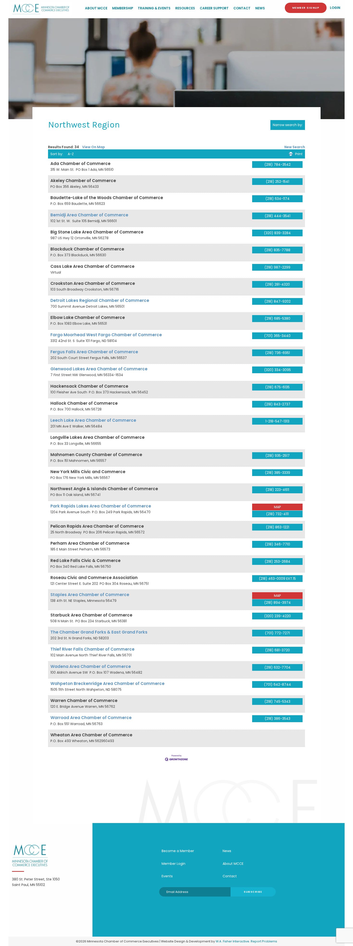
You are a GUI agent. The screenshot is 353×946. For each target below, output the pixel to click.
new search (294, 147)
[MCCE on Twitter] (211, 907)
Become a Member (178, 850)
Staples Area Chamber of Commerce (89, 595)
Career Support (214, 8)
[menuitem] (96, 9)
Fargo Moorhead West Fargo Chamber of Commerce (106, 335)
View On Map (93, 147)
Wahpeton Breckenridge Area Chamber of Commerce (107, 683)
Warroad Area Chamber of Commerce (91, 717)
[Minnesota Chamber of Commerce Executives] (41, 9)
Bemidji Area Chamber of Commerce (89, 215)
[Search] (277, 8)
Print (299, 154)
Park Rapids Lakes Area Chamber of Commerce (100, 506)
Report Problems (264, 941)
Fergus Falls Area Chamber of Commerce (94, 352)
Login (335, 8)
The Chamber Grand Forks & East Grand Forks (98, 632)
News (260, 8)
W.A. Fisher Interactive (232, 941)
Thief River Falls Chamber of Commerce (92, 649)
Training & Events (154, 8)
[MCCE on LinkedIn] (225, 907)
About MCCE (96, 8)
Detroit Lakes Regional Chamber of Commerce (99, 300)
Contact (241, 8)
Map (277, 507)
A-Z (71, 154)
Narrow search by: (288, 124)
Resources (185, 8)
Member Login (173, 863)
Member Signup (305, 8)
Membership (122, 8)
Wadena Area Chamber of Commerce (90, 666)
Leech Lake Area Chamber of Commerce (93, 420)
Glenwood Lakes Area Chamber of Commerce (98, 369)
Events (167, 876)
